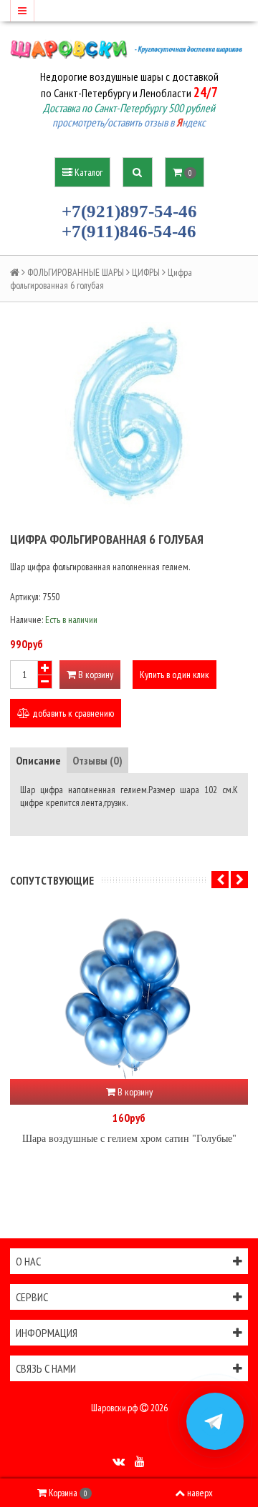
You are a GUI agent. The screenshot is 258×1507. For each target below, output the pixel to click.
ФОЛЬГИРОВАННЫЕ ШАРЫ (75, 272)
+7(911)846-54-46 (129, 231)
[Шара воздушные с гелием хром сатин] (129, 993)
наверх (200, 1492)
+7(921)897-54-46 (129, 211)
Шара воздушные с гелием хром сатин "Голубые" (129, 1138)
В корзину (94, 674)
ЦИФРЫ (146, 272)
